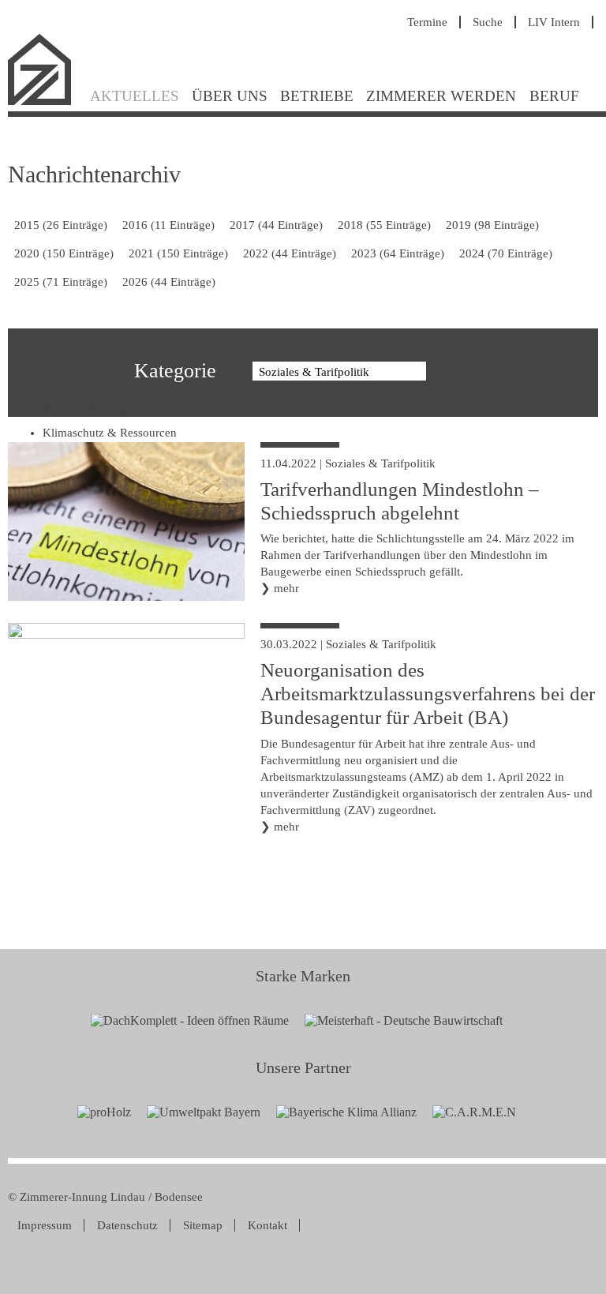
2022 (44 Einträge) (289, 253)
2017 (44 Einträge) (276, 225)
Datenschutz (127, 1225)
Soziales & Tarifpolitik (380, 463)
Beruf (554, 96)
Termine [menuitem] (427, 22)
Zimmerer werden (441, 96)
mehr (286, 588)
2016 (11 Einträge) (168, 225)
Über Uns (229, 96)
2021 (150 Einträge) (178, 253)
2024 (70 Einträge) (505, 253)
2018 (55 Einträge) (384, 225)
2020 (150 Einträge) (64, 253)
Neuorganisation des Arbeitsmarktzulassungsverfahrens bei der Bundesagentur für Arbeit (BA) (427, 693)
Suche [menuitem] (488, 22)
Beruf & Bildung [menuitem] (84, 409)
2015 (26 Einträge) (60, 225)
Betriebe (317, 96)
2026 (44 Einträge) (168, 282)
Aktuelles (134, 96)
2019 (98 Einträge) (492, 225)
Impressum (44, 1225)
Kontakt (267, 1225)
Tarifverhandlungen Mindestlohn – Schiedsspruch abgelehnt (399, 500)
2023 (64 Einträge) (397, 253)
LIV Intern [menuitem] (554, 22)
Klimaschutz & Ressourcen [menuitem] (110, 432)
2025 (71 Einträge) (60, 282)
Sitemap (203, 1225)
